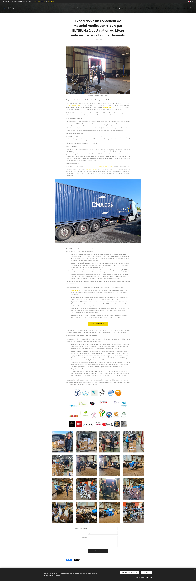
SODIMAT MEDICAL (109, 107)
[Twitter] (8, 1)
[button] (187, 8)
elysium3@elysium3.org (39, 1)
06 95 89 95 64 (51, 1)
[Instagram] (6, 1)
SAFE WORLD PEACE (75, 105)
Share (70, 559)
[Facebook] (4, 1)
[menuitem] (73, 8)
